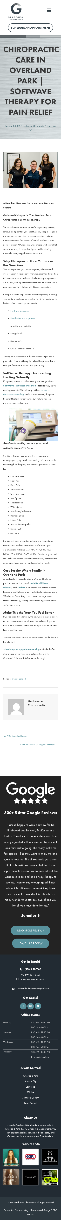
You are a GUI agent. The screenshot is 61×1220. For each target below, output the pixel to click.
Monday (7, 1022)
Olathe (30, 1092)
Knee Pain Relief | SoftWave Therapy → (38, 744)
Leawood (30, 1086)
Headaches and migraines (22, 318)
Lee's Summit (30, 1103)
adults (34, 583)
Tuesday (7, 1032)
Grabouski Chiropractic (33, 126)
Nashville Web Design (40, 1210)
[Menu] (49, 10)
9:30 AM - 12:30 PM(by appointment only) (41, 1054)
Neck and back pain (19, 310)
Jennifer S (30, 915)
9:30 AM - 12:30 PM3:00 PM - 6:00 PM (40, 1025)
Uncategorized (19, 678)
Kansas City (30, 1081)
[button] (23, 1006)
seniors (21, 587)
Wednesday (9, 1041)
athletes (7, 587)
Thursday (7, 1051)
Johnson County (31, 1097)
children (43, 583)
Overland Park (30, 1075)
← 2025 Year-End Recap (15, 736)
